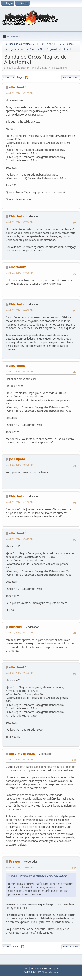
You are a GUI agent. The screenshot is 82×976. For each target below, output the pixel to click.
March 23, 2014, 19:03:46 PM (19, 371)
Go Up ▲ (53, 968)
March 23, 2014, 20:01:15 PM (19, 759)
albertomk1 (18, 87)
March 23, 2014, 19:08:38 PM (19, 464)
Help (26, 968)
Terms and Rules (39, 968)
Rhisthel (15, 216)
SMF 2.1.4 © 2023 (32, 972)
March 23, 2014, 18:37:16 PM (19, 222)
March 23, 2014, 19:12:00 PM (19, 502)
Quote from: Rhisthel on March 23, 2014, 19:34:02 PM (39, 875)
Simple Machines (50, 972)
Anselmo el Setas (22, 754)
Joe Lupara (17, 459)
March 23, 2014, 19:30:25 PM (19, 539)
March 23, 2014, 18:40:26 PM (19, 272)
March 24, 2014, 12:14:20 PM (19, 867)
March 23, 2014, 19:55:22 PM (19, 672)
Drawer (14, 861)
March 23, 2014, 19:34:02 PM (19, 632)
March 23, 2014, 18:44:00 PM (19, 310)
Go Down (8, 77)
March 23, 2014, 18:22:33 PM (19, 93)
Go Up (6, 946)
